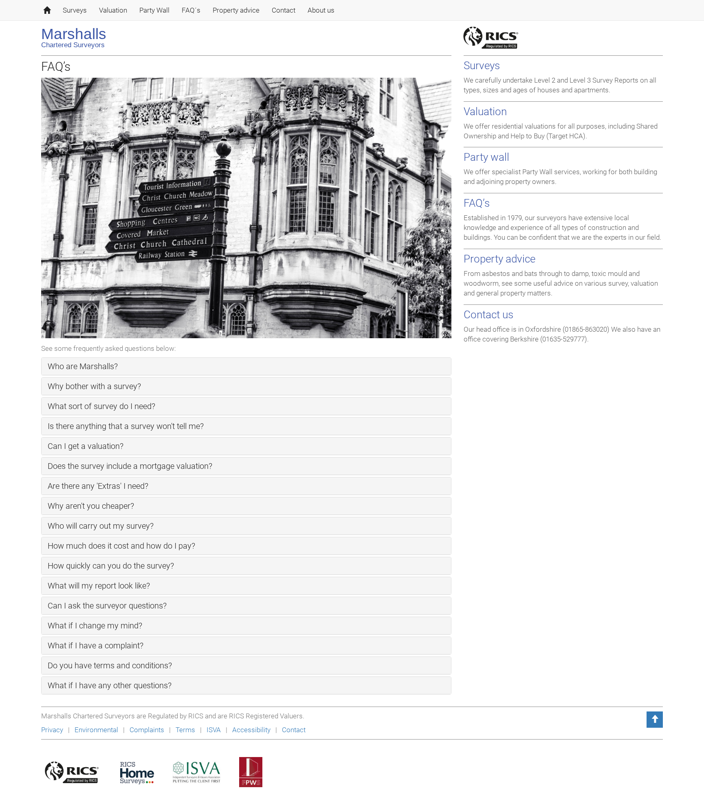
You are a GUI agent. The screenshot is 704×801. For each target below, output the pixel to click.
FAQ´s (191, 10)
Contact (283, 10)
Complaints (148, 730)
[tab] (246, 366)
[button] (83, 367)
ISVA (214, 730)
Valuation (113, 10)
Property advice (236, 10)
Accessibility (252, 730)
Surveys (75, 10)
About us (321, 10)
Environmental (97, 730)
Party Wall (154, 10)
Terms (185, 730)
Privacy (52, 730)
